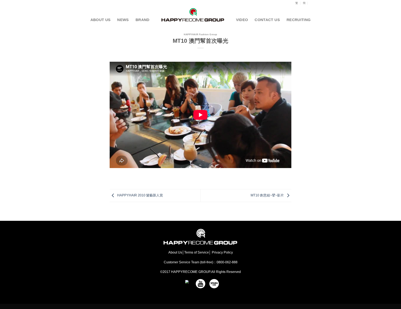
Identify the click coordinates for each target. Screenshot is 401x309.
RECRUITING (299, 20)
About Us (175, 252)
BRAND (143, 20)
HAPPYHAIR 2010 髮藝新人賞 (139, 195)
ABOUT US (100, 20)
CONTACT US (267, 20)
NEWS (123, 20)
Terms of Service (196, 252)
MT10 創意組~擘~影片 (268, 195)
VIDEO (242, 20)
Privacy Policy (222, 252)
